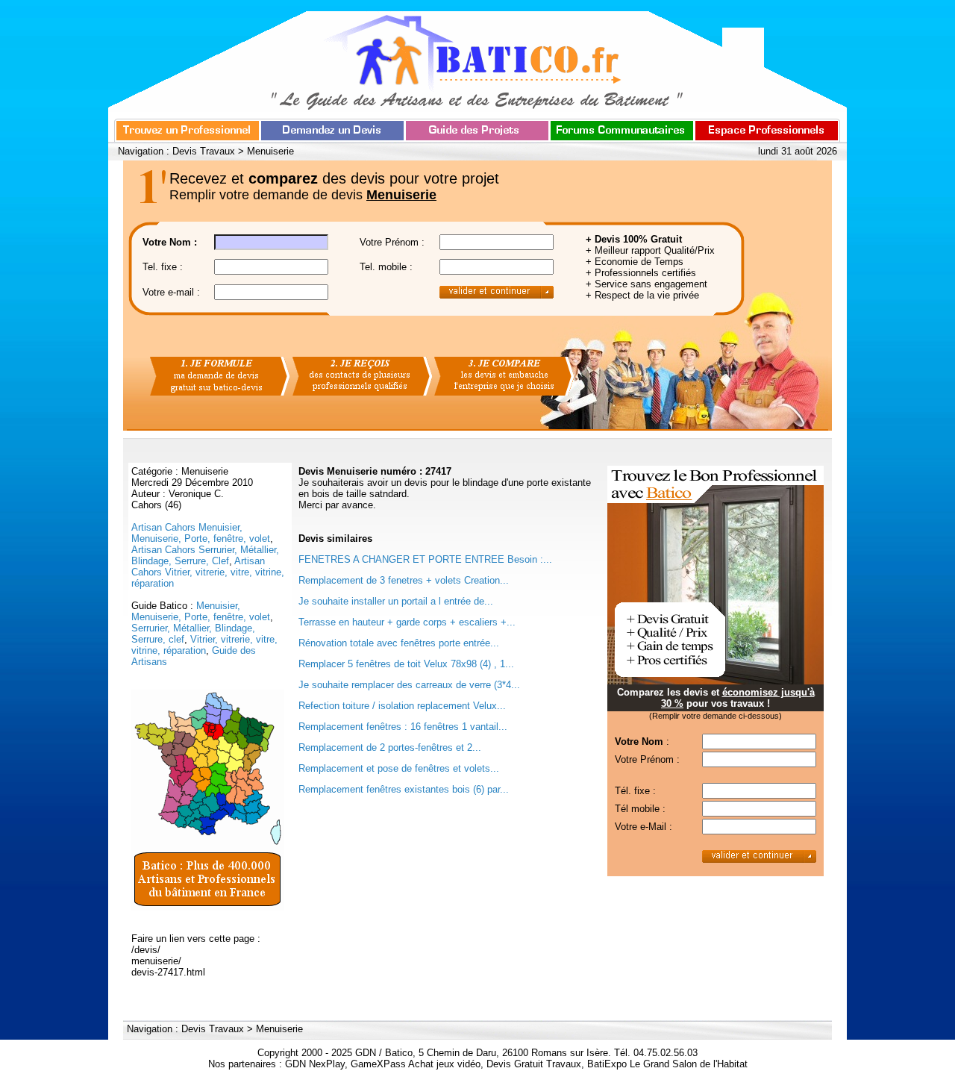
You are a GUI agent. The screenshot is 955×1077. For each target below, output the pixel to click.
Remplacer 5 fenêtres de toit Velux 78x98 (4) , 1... (406, 663)
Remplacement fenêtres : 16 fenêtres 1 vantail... (402, 726)
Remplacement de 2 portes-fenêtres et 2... (389, 747)
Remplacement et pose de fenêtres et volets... (398, 768)
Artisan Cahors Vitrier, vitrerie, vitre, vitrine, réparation (207, 572)
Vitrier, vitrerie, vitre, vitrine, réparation (204, 645)
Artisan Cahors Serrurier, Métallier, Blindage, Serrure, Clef (205, 555)
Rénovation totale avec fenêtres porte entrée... (398, 643)
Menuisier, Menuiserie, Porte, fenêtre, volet (200, 611)
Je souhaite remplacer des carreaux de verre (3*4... (409, 684)
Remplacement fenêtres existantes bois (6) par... (403, 789)
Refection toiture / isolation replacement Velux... (402, 705)
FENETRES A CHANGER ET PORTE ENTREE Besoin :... (425, 559)
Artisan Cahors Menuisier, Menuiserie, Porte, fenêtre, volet (200, 533)
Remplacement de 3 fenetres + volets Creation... (403, 580)
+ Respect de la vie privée (642, 295)
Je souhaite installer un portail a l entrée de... (395, 601)
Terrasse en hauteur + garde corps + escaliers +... (407, 622)
